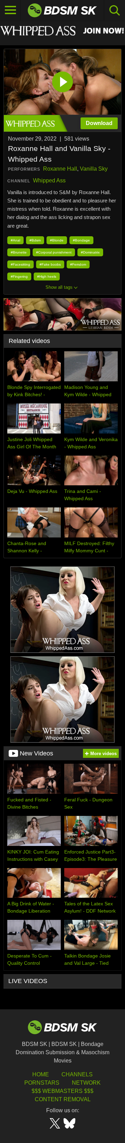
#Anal (15, 240)
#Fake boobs (50, 264)
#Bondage (81, 240)
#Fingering (19, 276)
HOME (40, 1074)
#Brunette (19, 252)
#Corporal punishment (54, 252)
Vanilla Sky (94, 169)
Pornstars (41, 1083)
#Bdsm (35, 240)
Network (86, 1083)
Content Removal (63, 1099)
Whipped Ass (49, 180)
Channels (77, 1074)
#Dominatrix (90, 252)
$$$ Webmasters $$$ (62, 1091)
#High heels (46, 276)
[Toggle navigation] (10, 10)
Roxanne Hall (60, 169)
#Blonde (57, 240)
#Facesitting (20, 264)
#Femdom (78, 264)
